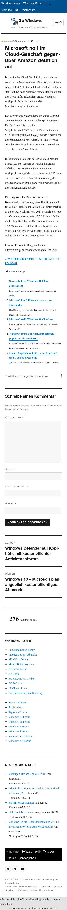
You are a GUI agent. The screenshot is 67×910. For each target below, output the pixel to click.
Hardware (13, 851)
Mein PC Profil (10, 10)
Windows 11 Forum (19, 721)
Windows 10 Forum (19, 717)
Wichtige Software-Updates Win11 (28, 774)
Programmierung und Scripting (25, 693)
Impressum (28, 10)
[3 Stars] (6, 42)
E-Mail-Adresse (17, 486)
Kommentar (14, 417)
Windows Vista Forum (21, 736)
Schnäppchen (27, 858)
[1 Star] (2, 42)
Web (38, 851)
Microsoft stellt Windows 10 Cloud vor (31, 319)
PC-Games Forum (18, 688)
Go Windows (30, 20)
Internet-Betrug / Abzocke (23, 654)
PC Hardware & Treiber (22, 678)
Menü (58, 22)
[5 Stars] (11, 42)
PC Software (16, 683)
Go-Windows (11, 376)
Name (10, 469)
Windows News (10, 3)
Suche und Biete (17, 702)
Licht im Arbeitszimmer (21, 812)
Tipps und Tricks (18, 712)
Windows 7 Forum (19, 726)
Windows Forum (33, 3)
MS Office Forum (18, 659)
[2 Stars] (4, 42)
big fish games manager (21, 802)
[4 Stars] (9, 42)
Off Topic (14, 673)
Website (11, 503)
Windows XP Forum (20, 740)
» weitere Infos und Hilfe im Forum (33, 260)
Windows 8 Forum (19, 731)
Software (26, 851)
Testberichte (15, 707)
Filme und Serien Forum (22, 649)
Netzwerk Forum (18, 669)
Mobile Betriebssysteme (22, 664)
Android (11, 858)
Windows (43, 376)
